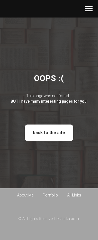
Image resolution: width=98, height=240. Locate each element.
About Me (25, 216)
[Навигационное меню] (89, 8)
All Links (74, 216)
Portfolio (50, 216)
